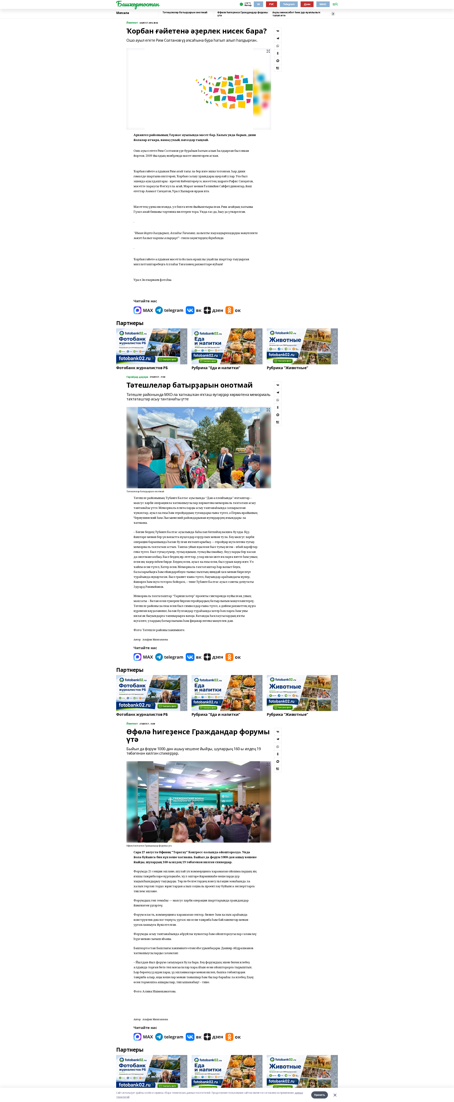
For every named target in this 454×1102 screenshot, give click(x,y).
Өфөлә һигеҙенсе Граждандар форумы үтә (242, 14)
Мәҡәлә (122, 13)
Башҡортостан (137, 4)
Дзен (307, 4)
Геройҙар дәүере (137, 377)
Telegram (289, 4)
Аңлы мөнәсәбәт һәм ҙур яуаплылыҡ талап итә (296, 14)
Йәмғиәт (132, 22)
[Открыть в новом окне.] (143, 310)
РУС (271, 4)
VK (258, 4)
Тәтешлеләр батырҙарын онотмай (184, 12)
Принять (319, 1095)
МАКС (323, 4)
